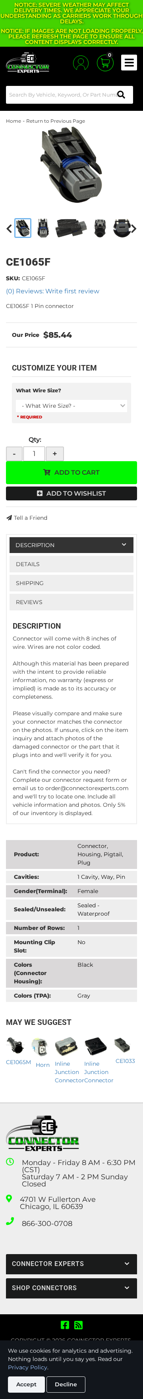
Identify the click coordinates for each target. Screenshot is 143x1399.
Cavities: (26, 876)
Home (13, 121)
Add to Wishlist (76, 493)
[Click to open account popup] (81, 62)
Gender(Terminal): (40, 891)
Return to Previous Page (55, 121)
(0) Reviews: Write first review (52, 291)
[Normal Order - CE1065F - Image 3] (71, 228)
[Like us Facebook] (65, 1325)
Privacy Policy (27, 1367)
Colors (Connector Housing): (30, 973)
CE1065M (18, 1062)
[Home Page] (42, 1133)
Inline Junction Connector (69, 1072)
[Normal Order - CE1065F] (71, 164)
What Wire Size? (38, 390)
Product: (26, 854)
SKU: (13, 278)
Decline (66, 1384)
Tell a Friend (30, 517)
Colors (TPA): (32, 995)
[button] (69, 95)
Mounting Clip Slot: (34, 946)
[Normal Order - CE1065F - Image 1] (22, 228)
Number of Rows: (39, 927)
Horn (43, 1064)
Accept (26, 1384)
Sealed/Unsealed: (40, 909)
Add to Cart (77, 472)
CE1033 (125, 1060)
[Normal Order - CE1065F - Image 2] (43, 228)
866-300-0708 (47, 1223)
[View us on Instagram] (78, 1325)
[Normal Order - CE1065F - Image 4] (100, 228)
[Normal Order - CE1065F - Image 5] (122, 228)
